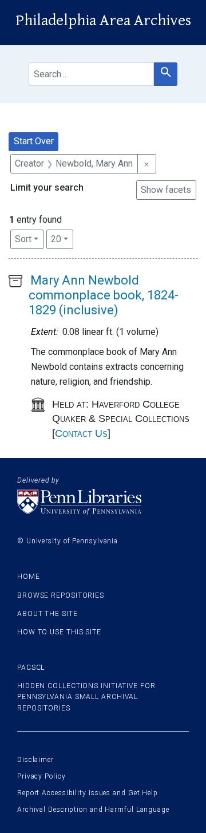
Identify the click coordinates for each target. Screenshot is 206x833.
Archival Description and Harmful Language (93, 810)
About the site (47, 614)
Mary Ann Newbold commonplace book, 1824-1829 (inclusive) (104, 295)
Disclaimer (35, 760)
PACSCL (31, 668)
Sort (23, 239)
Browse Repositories (60, 595)
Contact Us (81, 433)
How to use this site (59, 632)
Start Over (34, 141)
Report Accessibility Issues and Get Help (87, 793)
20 (62, 238)
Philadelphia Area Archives (103, 20)
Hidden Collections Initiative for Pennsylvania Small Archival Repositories (86, 697)
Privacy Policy (41, 776)
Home (28, 577)
